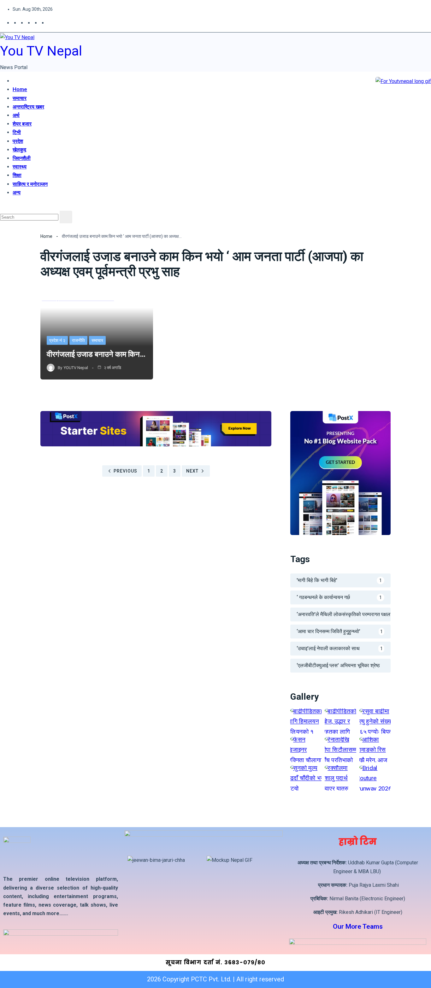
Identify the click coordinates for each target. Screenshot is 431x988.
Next (192, 470)
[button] (2, 206)
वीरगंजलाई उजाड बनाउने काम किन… (96, 354)
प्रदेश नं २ (57, 340)
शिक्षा (17, 175)
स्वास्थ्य (20, 166)
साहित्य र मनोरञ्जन (30, 184)
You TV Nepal (41, 51)
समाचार (20, 98)
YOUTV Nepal (76, 367)
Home (20, 89)
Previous (125, 470)
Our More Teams (358, 926)
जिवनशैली (22, 158)
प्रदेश (18, 141)
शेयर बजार (22, 124)
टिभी (17, 132)
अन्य (17, 192)
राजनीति (78, 340)
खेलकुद (19, 149)
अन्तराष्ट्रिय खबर (28, 106)
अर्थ (16, 115)
